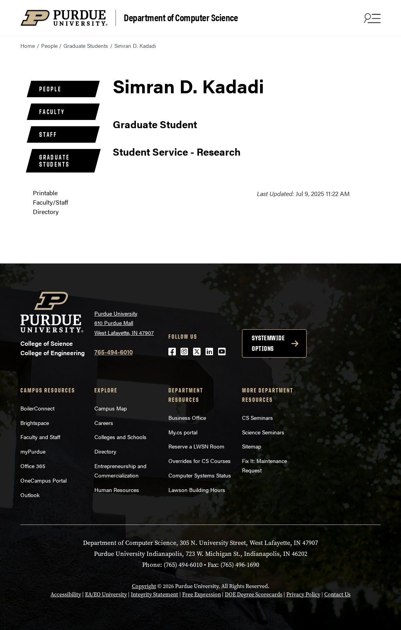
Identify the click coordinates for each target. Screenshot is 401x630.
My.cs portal (182, 432)
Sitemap (251, 446)
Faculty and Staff (40, 437)
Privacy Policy (303, 594)
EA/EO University (106, 594)
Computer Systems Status (199, 475)
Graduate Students (85, 45)
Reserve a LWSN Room (196, 446)
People (49, 45)
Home (27, 45)
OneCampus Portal (43, 480)
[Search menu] (371, 18)
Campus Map (110, 408)
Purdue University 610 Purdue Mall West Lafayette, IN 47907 (124, 322)
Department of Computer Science (181, 17)
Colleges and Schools (120, 437)
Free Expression (201, 594)
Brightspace (34, 423)
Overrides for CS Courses (199, 461)
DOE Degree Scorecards (253, 594)
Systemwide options (268, 343)
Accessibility (66, 594)
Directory (105, 451)
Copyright (144, 586)
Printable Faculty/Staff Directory (50, 202)
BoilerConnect (37, 408)
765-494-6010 (113, 351)
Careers (103, 423)
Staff (48, 134)
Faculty (52, 112)
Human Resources (116, 490)
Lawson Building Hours (196, 490)
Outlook (30, 495)
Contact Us (337, 594)
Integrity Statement (154, 594)
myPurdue (32, 451)
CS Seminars (257, 417)
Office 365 (32, 466)
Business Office (187, 417)
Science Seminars (263, 432)
